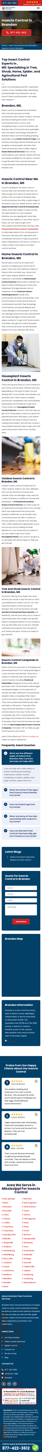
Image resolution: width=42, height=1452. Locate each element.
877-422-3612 (16, 1448)
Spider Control (10, 1345)
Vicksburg (28, 1274)
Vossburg (28, 1278)
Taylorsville (29, 1266)
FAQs (23, 736)
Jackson (7, 1262)
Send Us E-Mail (11, 1373)
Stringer (27, 1258)
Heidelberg (8, 1254)
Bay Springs (9, 1198)
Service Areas (10, 1353)
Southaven (29, 1250)
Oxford (27, 1214)
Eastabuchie (9, 1234)
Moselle (7, 1282)
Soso (26, 1246)
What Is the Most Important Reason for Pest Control (22, 858)
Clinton (6, 1218)
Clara (6, 1214)
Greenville (8, 1242)
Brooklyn (7, 1210)
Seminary (28, 1242)
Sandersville (29, 1238)
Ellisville (6, 1238)
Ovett (26, 1210)
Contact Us (9, 1349)
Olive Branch (30, 1206)
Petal (26, 1226)
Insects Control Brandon (12, 48)
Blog (6, 1357)
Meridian (7, 1278)
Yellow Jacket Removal (14, 1341)
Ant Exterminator (12, 1337)
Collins (6, 1222)
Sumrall (27, 1262)
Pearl (26, 1222)
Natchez (28, 1198)
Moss (5, 1286)
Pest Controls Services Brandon (23, 45)
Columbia (8, 1226)
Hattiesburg (9, 1250)
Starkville (28, 1254)
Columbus (8, 1230)
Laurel (6, 1266)
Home (4, 45)
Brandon (7, 1206)
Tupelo (27, 1270)
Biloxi (5, 1202)
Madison (7, 1274)
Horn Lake (8, 1258)
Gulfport (7, 1246)
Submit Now (21, 921)
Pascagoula (29, 1218)
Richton (27, 1234)
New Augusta (30, 1202)
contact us (33, 736)
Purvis (26, 1230)
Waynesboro (30, 1282)
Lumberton (8, 1270)
